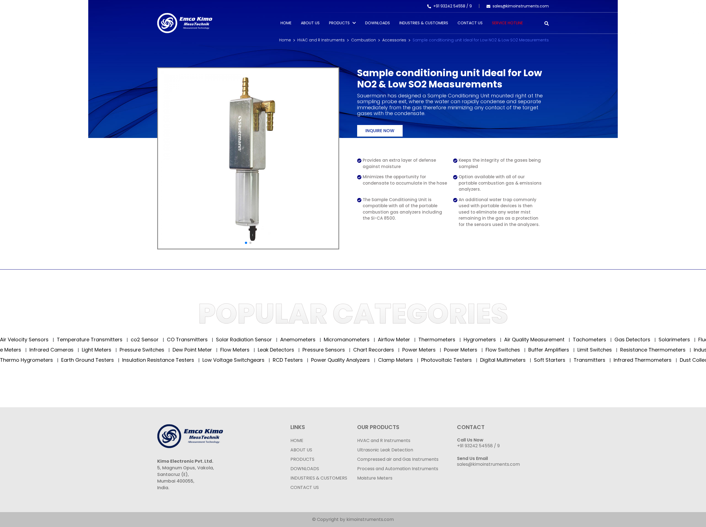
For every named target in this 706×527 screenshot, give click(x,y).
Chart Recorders (388, 349)
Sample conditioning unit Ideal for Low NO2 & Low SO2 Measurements (481, 40)
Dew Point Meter (206, 349)
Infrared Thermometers (634, 359)
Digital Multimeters (494, 359)
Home (286, 23)
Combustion (363, 40)
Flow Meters (249, 349)
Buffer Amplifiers (563, 349)
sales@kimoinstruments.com (521, 6)
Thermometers (429, 339)
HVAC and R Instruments (321, 40)
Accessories (394, 40)
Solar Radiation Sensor (235, 339)
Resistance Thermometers (667, 349)
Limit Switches (609, 349)
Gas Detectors (624, 339)
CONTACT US (304, 487)
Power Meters (433, 349)
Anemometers (289, 339)
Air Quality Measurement (526, 339)
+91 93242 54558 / (451, 6)
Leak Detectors (290, 349)
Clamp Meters (387, 359)
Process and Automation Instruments (397, 468)
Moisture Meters (374, 478)
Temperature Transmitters (81, 339)
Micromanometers (338, 339)
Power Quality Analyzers (332, 359)
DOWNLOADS (304, 468)
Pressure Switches (156, 349)
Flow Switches (517, 349)
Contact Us (470, 23)
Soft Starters (541, 359)
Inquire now (379, 130)
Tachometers (581, 339)
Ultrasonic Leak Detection (385, 450)
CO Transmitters (179, 339)
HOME (296, 440)
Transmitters (580, 359)
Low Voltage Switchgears (224, 359)
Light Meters (110, 349)
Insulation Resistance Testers (149, 359)
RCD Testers (279, 359)
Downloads (377, 23)
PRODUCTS (339, 23)
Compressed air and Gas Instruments (397, 459)
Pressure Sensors (338, 349)
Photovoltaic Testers (438, 359)
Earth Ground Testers (79, 359)
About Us (310, 23)
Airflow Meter (386, 339)
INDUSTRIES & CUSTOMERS (318, 478)
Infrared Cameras (66, 349)
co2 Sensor (136, 339)
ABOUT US (301, 450)
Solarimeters (666, 339)
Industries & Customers (423, 23)
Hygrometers (471, 339)
